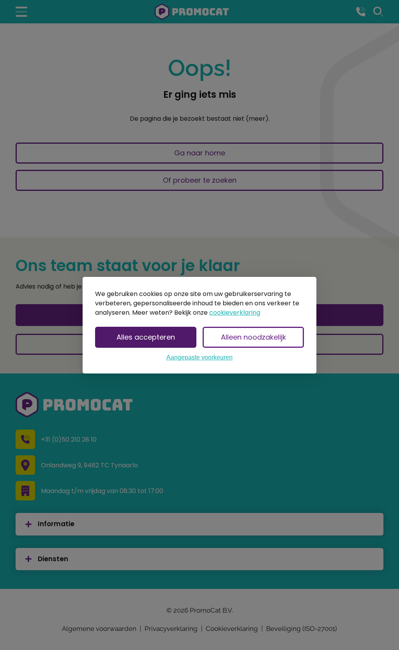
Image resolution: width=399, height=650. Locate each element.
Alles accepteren (146, 337)
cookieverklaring (234, 312)
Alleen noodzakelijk (253, 337)
